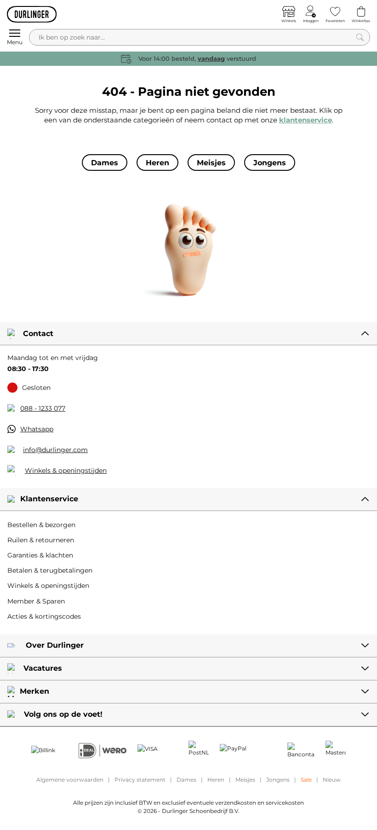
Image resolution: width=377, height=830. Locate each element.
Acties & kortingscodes (44, 616)
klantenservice (305, 120)
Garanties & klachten (40, 555)
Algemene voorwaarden (69, 779)
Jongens (278, 779)
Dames (186, 779)
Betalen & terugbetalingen (49, 570)
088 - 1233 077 (42, 408)
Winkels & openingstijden (66, 470)
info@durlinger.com (55, 450)
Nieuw (332, 779)
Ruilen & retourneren (40, 540)
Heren (215, 779)
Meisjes (245, 779)
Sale (306, 779)
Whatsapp (36, 429)
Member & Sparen (36, 601)
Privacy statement (140, 779)
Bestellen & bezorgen (41, 525)
